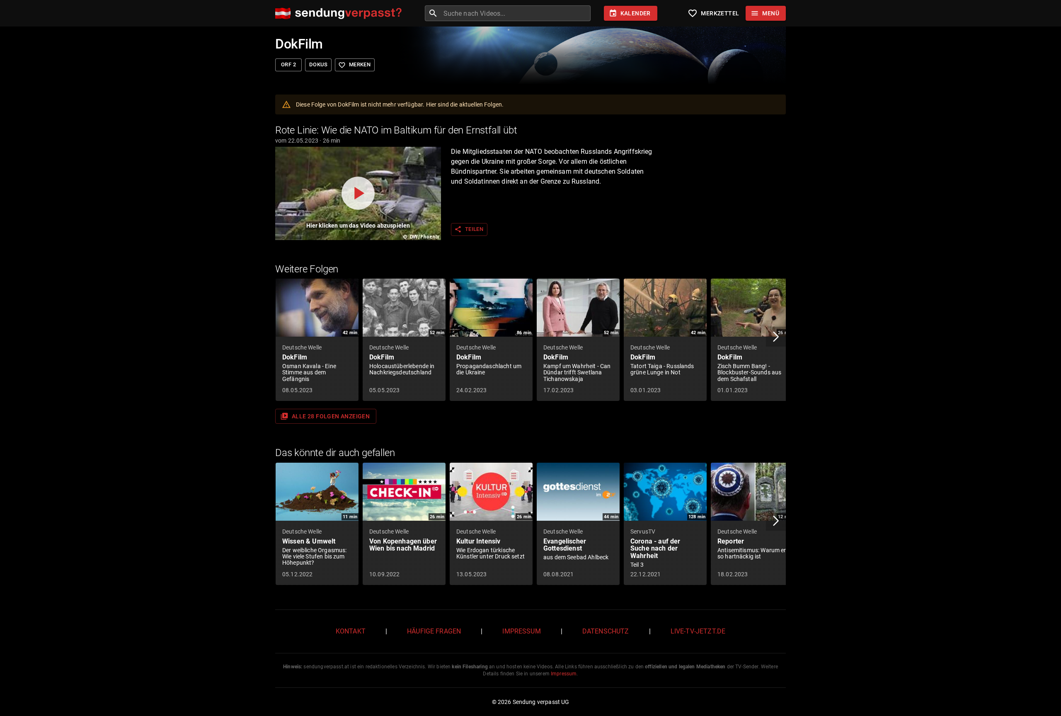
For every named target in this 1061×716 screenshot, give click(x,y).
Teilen (468, 229)
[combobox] (516, 13)
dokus (318, 64)
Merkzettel (713, 13)
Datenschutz (605, 631)
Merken (354, 65)
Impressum (521, 631)
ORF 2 (288, 64)
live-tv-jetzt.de (698, 631)
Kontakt (351, 631)
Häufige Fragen (434, 631)
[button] (776, 337)
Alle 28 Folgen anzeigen (325, 416)
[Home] (340, 13)
